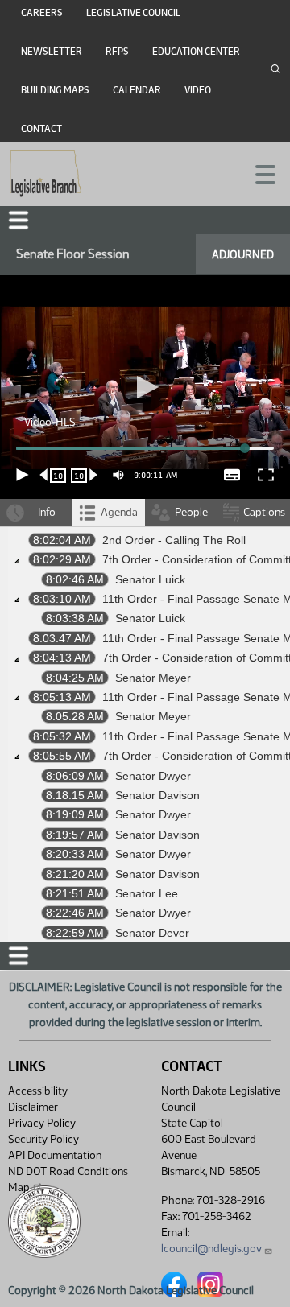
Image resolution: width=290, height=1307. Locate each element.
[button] (145, 653)
